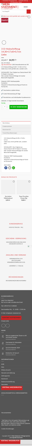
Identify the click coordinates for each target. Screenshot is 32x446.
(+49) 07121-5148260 (10, 306)
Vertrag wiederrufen (12, 387)
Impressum (4, 378)
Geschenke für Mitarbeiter (14, 342)
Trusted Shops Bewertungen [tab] (10, 133)
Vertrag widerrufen (10, 441)
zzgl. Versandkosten (6, 64)
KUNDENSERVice (16, 224)
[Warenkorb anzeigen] (30, 6)
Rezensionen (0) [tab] (7, 129)
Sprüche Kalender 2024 (13, 347)
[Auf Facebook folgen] (3, 325)
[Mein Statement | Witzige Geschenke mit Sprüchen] (12, 6)
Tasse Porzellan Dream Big (24, 197)
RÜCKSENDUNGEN (16, 277)
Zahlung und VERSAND (16, 255)
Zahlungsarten (5, 376)
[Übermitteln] (29, 11)
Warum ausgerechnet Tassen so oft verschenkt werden (16, 336)
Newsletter (4, 384)
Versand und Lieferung (8, 373)
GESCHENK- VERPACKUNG (16, 238)
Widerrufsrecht (6, 370)
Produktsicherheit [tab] (7, 126)
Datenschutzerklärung (8, 381)
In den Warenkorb (18, 107)
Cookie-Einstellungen (7, 428)
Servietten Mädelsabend (8, 197)
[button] (26, 6)
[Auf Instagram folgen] (8, 325)
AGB (2, 364)
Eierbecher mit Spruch (12, 353)
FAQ (2, 367)
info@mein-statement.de (13, 313)
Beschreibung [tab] (6, 123)
